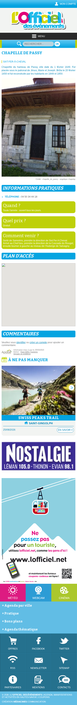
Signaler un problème (22, 354)
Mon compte (68, 4)
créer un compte (38, 342)
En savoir (65, 430)
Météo (13, 598)
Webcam (38, 598)
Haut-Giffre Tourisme (29, 352)
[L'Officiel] (38, 29)
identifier (21, 342)
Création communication (24, 701)
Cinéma (64, 598)
